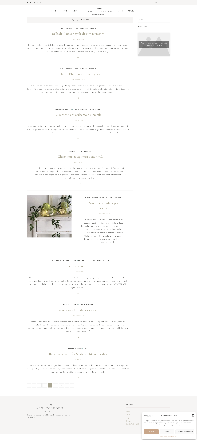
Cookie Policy (163, 436)
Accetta (151, 431)
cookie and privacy (172, 436)
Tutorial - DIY (95, 109)
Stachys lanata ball (78, 266)
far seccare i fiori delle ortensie (78, 310)
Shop (127, 418)
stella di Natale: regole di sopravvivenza (78, 33)
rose (86, 348)
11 (62, 385)
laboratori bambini (63, 109)
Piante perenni (66, 28)
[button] (193, 416)
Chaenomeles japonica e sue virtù (80, 156)
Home (54, 11)
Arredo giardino (99, 197)
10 (55, 385)
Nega (167, 431)
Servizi (65, 11)
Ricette (87, 151)
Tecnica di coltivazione (85, 28)
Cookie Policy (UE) (132, 424)
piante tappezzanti (86, 261)
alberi (87, 197)
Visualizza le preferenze (185, 431)
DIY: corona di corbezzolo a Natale (78, 114)
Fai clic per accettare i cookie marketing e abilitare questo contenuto (154, 44)
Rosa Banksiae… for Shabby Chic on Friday (78, 354)
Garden (119, 11)
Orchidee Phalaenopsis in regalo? (78, 74)
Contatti (128, 421)
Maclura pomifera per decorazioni (103, 205)
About (75, 11)
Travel (131, 11)
